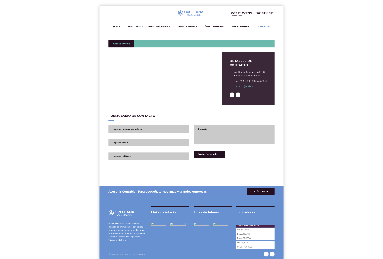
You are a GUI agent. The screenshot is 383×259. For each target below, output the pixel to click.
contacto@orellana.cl (245, 86)
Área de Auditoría (159, 26)
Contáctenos (259, 191)
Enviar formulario (207, 154)
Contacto (263, 26)
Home (116, 26)
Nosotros (133, 26)
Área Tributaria (214, 26)
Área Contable (187, 26)
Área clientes (240, 26)
